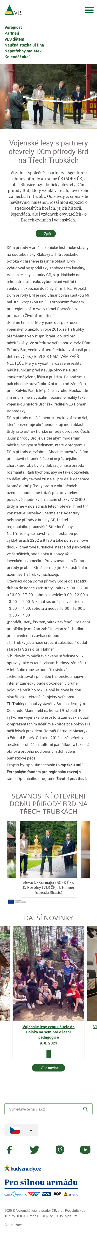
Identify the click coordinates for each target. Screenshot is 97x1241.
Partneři (12, 33)
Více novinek (50, 1067)
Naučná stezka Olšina (24, 45)
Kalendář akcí (17, 56)
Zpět (47, 233)
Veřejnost (13, 27)
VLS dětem (14, 39)
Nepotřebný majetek (23, 51)
